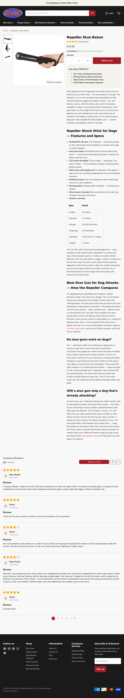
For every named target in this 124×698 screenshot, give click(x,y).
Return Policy (77, 654)
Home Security (67, 22)
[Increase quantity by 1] (88, 60)
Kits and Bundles (106, 22)
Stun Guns (8, 22)
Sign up (100, 669)
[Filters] (112, 462)
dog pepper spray (90, 435)
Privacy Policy (77, 658)
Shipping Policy (78, 651)
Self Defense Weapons (45, 22)
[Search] (92, 13)
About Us (52, 648)
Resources (53, 659)
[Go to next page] (75, 618)
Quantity (70, 55)
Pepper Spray (23, 22)
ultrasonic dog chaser (76, 328)
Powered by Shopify (10, 691)
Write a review (94, 462)
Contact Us (53, 652)
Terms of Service (78, 661)
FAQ (50, 655)
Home (5, 31)
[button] (109, 13)
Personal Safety (86, 22)
